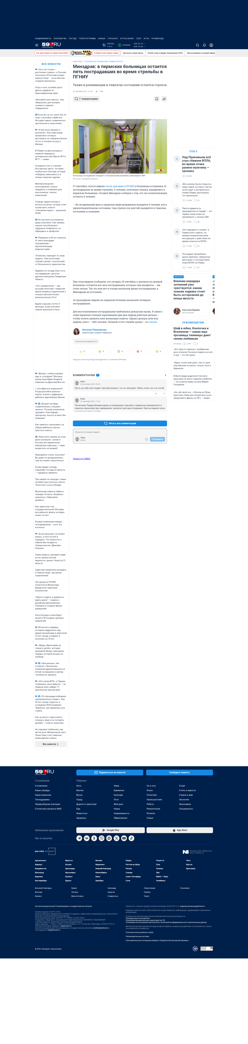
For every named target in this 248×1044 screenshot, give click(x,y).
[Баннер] (81, 53)
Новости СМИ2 (81, 458)
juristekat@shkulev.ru (101, 928)
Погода (73, 39)
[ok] (94, 838)
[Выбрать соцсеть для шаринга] (164, 99)
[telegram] (79, 838)
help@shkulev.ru (54, 930)
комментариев (88, 98)
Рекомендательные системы (137, 936)
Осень (150, 790)
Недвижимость (43, 39)
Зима (116, 785)
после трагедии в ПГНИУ (120, 186)
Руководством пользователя (138, 918)
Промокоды (157, 39)
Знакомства (60, 39)
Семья (150, 818)
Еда (78, 808)
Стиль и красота (187, 790)
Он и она (151, 785)
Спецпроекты (186, 808)
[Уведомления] (204, 45)
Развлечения (153, 808)
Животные (81, 813)
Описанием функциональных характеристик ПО (145, 920)
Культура (118, 795)
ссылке (153, 321)
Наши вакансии (43, 795)
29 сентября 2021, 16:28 (83, 91)
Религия (151, 813)
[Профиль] (211, 45)
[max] (109, 838)
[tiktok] (131, 838)
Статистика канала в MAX (48, 808)
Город (79, 799)
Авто (78, 785)
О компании (41, 785)
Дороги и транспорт (86, 804)
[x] (116, 838)
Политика (152, 795)
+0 (156, 393)
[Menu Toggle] (36, 45)
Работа (150, 804)
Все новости (51, 64)
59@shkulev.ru (66, 926)
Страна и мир (186, 795)
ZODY (138, 39)
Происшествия (154, 799)
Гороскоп (113, 39)
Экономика (185, 804)
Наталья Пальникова (94, 329)
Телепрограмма (87, 39)
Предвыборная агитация (47, 804)
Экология (184, 799)
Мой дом (118, 804)
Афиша (101, 39)
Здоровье (81, 818)
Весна (79, 795)
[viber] (101, 838)
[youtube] (124, 838)
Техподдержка (42, 799)
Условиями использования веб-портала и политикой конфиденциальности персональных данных (166, 922)
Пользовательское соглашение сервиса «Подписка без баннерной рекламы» (157, 940)
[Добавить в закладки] (157, 99)
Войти (83, 440)
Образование (120, 818)
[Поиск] (197, 45)
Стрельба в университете (86, 341)
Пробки (124, 45)
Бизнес (80, 790)
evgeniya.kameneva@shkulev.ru (192, 906)
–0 (163, 393)
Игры (146, 39)
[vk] (87, 838)
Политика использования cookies (139, 932)
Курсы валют (127, 39)
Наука (117, 808)
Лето (116, 799)
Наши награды (42, 790)
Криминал (119, 790)
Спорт (182, 785)
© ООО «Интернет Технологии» (48, 949)
